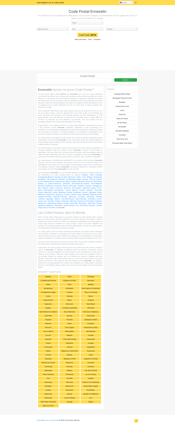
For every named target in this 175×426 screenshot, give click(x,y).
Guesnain (89, 190)
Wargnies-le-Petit (96, 194)
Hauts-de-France (80, 39)
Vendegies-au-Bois (90, 320)
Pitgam (40, 207)
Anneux (55, 192)
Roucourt (67, 188)
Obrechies (66, 183)
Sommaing (90, 197)
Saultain (73, 194)
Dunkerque (77, 192)
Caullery (58, 201)
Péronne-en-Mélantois (45, 186)
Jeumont (85, 192)
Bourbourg (59, 194)
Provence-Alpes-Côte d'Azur (122, 143)
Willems (57, 199)
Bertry (52, 181)
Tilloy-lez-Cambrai (95, 179)
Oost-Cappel (76, 188)
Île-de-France (122, 123)
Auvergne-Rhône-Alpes (122, 94)
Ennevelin (97, 39)
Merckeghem (48, 190)
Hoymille (51, 201)
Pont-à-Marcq (48, 331)
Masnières (62, 192)
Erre (77, 205)
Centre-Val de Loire (122, 106)
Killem (79, 177)
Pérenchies (58, 205)
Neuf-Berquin (58, 190)
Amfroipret (91, 199)
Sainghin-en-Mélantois (45, 205)
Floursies (99, 197)
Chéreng (46, 181)
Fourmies (88, 186)
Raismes (75, 190)
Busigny (40, 183)
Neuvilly (65, 186)
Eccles (40, 181)
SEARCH (126, 80)
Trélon (92, 175)
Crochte (67, 194)
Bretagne (122, 102)
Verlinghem (42, 179)
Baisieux (85, 175)
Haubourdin (48, 192)
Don (45, 201)
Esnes (79, 194)
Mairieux (45, 188)
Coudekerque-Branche (46, 177)
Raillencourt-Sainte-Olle (46, 194)
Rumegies (98, 201)
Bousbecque (98, 177)
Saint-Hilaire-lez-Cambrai (80, 183)
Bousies (99, 203)
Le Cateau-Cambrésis (53, 183)
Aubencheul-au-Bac (89, 188)
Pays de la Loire (122, 139)
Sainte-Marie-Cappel (54, 203)
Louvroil (68, 190)
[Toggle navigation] (135, 2)
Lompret (85, 179)
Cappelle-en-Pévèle (45, 197)
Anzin (84, 177)
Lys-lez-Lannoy (90, 374)
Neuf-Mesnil (98, 181)
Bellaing (89, 177)
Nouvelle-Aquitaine (122, 131)
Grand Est (122, 114)
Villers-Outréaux (80, 199)
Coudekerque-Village (73, 179)
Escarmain (57, 186)
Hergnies (81, 186)
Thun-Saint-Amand (69, 339)
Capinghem (92, 192)
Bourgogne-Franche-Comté (122, 98)
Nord (90, 39)
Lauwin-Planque (68, 205)
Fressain (82, 190)
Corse (122, 110)
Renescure (72, 197)
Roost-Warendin (96, 183)
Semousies (73, 203)
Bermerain (71, 177)
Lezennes (41, 199)
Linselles (69, 192)
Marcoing (73, 201)
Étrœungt (98, 175)
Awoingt (99, 205)
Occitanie (122, 135)
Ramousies (65, 201)
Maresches (91, 203)
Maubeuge (49, 199)
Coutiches (59, 188)
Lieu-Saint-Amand (67, 199)
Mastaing (86, 194)
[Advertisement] (87, 56)
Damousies (73, 186)
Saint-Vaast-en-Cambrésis (56, 179)
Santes (99, 192)
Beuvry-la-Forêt (49, 207)
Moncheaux (83, 203)
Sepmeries (81, 181)
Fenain (52, 188)
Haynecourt (42, 203)
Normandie (122, 127)
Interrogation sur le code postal (50, 2)
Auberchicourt (60, 181)
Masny (68, 181)
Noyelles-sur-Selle (61, 177)
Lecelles (66, 203)
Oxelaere (74, 181)
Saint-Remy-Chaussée (87, 205)
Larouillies (81, 197)
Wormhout (89, 181)
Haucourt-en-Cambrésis (86, 201)
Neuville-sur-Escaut (60, 197)
